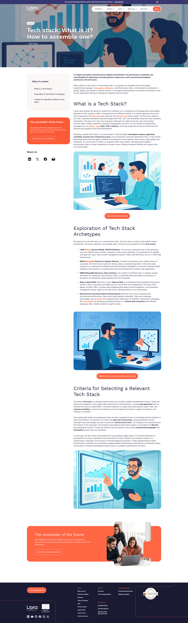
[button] (158, 2)
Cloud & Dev (30, 23)
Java (98, 126)
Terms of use (82, 613)
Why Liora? (144, 9)
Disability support (123, 594)
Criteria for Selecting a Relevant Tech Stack (49, 100)
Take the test (119, 2)
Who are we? (82, 591)
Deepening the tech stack (117, 216)
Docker (100, 299)
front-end (96, 116)
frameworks (99, 88)
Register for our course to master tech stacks (117, 376)
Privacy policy (82, 606)
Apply (157, 9)
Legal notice (81, 610)
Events (120, 9)
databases (109, 88)
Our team (101, 591)
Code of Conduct (83, 600)
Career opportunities (104, 594)
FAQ (79, 603)
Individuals (98, 9)
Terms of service (83, 616)
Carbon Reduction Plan (125, 591)
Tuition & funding (83, 594)
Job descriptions (103, 608)
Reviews (80, 597)
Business (110, 9)
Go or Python (88, 301)
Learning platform (36, 590)
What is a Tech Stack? (43, 89)
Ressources (131, 9)
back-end (124, 116)
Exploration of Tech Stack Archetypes (49, 94)
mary (35, 43)
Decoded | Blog (102, 605)
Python (92, 126)
